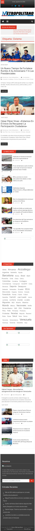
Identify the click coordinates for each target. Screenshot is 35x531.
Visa (25, 323)
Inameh (13, 297)
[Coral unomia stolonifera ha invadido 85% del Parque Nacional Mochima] (7, 441)
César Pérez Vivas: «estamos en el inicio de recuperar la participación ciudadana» (17, 124)
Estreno (20, 292)
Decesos (5, 286)
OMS (15, 308)
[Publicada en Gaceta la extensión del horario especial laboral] (7, 158)
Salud (14, 316)
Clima (22, 278)
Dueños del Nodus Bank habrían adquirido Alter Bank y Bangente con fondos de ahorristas (22, 31)
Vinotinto (20, 323)
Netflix (30, 306)
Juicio (30, 297)
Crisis (30, 284)
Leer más (4, 405)
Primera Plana (16, 59)
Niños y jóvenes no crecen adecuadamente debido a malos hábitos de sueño (22, 178)
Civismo (16, 79)
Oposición (17, 132)
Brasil (23, 276)
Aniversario (5, 79)
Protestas (5, 313)
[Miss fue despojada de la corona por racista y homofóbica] (7, 200)
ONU (20, 308)
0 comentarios (25, 77)
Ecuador (21, 289)
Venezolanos (14, 320)
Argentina (5, 272)
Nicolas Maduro (7, 308)
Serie (20, 316)
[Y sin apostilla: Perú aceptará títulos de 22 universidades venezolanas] (7, 230)
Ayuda (20, 272)
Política (8, 59)
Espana (14, 292)
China (16, 278)
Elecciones (6, 292)
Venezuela (28, 132)
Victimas (5, 323)
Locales (3, 59)
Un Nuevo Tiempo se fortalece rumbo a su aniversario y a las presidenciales (17, 71)
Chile (11, 278)
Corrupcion (16, 284)
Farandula (6, 294)
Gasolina (5, 297)
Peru (4, 311)
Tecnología (14, 385)
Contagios (23, 281)
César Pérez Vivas (6, 132)
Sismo (25, 316)
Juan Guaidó (21, 297)
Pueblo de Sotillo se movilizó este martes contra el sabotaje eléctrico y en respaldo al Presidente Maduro (23, 210)
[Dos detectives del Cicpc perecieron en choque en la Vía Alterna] (7, 221)
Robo (4, 316)
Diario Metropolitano (17, 394)
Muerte (18, 302)
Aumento (13, 272)
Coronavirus (6, 284)
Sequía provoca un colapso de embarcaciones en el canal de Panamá (21, 430)
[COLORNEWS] (6, 466)
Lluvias (20, 300)
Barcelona (7, 275)
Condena (15, 281)
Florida (14, 294)
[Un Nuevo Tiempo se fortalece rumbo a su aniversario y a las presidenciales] (17, 52)
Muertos (25, 302)
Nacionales (21, 305)
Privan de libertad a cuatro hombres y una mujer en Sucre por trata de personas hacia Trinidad (23, 167)
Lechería (12, 300)
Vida (20, 385)
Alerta (4, 270)
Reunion (28, 313)
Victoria (12, 323)
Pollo (9, 311)
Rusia (9, 316)
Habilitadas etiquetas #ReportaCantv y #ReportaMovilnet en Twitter (23, 189)
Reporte (21, 313)
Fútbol (26, 294)
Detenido (5, 289)
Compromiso (21, 79)
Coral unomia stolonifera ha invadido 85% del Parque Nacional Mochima (22, 441)
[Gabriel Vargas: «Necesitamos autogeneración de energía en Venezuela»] (17, 375)
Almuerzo (12, 269)
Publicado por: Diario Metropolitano (10, 77)
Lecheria (5, 300)
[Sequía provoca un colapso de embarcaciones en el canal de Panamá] (7, 430)
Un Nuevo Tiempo (29, 79)
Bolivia (17, 276)
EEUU (27, 289)
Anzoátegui (10, 79)
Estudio (26, 292)
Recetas (14, 313)
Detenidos (13, 289)
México (12, 306)
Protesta (22, 311)
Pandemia (27, 308)
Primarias (23, 132)
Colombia (6, 281)
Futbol (20, 294)
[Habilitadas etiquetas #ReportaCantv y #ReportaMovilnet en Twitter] (7, 189)
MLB (13, 302)
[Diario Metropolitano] (3, 21)
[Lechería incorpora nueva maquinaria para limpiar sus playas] (7, 421)
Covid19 (24, 284)
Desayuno (22, 286)
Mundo (5, 305)
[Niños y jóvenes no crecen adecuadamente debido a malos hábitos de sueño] (7, 178)
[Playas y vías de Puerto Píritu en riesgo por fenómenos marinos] (7, 411)
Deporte (13, 286)
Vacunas (5, 320)
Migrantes (6, 302)
